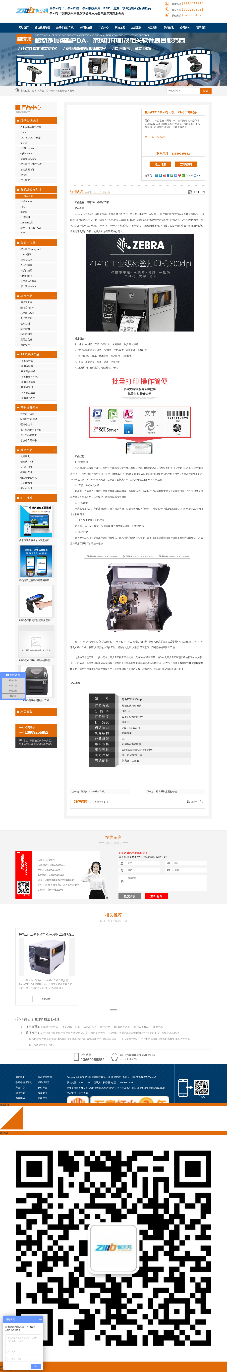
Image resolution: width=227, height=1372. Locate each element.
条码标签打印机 (65, 27)
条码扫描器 (86, 27)
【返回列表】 (193, 801)
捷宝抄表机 (26, 472)
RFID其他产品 (27, 398)
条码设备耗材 (29, 407)
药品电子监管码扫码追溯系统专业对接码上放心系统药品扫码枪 (36, 580)
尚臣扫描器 (26, 265)
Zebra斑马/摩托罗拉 (30, 127)
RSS (81, 1082)
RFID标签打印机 (29, 376)
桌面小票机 (26, 488)
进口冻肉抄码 (27, 307)
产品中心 (104, 27)
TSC (22, 206)
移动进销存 (26, 334)
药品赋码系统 (27, 313)
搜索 (205, 90)
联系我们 (201, 27)
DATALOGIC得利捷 (30, 137)
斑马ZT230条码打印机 (93, 791)
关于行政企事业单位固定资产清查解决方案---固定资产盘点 (36, 540)
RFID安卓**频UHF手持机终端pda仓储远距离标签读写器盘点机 (36, 660)
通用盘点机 (26, 339)
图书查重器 (26, 302)
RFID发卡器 (26, 360)
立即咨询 (186, 164)
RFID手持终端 (27, 371)
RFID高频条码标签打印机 (36, 700)
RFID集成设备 (27, 392)
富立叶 (23, 143)
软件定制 (25, 323)
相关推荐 (113, 915)
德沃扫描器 (26, 270)
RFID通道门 (26, 387)
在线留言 (113, 837)
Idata (23, 132)
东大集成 (25, 180)
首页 (34, 90)
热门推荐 (26, 497)
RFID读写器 (26, 366)
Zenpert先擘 (26, 222)
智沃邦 (23, 174)
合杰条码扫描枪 (28, 281)
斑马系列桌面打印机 (166, 791)
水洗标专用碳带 (28, 440)
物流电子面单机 (28, 477)
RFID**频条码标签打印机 (40, 1044)
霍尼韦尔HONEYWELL (32, 164)
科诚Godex (26, 201)
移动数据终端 (42, 27)
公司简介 (185, 27)
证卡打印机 (26, 467)
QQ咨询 (4, 1133)
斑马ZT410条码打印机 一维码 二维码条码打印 (175, 112)
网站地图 (71, 1082)
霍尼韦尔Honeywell (30, 249)
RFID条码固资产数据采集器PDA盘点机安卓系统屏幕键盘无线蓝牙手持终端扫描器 (36, 620)
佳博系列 (25, 217)
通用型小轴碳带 (28, 435)
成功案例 (136, 27)
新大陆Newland (28, 159)
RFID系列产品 (29, 354)
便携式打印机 (27, 461)
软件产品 (26, 296)
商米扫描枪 (26, 259)
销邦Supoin (26, 153)
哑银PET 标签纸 (28, 419)
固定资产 (25, 344)
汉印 (22, 233)
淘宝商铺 (153, 27)
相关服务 (26, 711)
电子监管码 (26, 318)
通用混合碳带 (27, 414)
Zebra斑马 (25, 254)
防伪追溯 (25, 329)
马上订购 (160, 164)
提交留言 (130, 896)
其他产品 (26, 450)
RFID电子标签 (27, 382)
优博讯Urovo (27, 148)
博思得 (23, 212)
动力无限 (83, 1093)
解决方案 (120, 27)
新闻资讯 (169, 27)
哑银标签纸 (26, 424)
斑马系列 (28, 196)
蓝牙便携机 (26, 483)
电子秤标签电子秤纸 (30, 429)
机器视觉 (25, 456)
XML (89, 1082)
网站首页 (24, 27)
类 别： (151, 137)
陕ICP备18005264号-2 (144, 1077)
